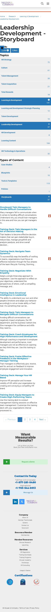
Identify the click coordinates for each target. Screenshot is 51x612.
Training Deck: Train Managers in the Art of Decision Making (18, 230)
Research (12, 16)
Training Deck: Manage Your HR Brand (16, 376)
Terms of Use (24, 608)
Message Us (28, 492)
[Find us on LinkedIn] (15, 501)
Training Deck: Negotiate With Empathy (15, 272)
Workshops (25, 563)
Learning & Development (29, 16)
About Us (25, 517)
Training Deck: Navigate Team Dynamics (15, 252)
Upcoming (25, 545)
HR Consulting (25, 565)
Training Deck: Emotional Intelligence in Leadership (13, 294)
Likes (14, 50)
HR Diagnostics (25, 552)
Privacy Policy (34, 608)
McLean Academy (25, 560)
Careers (25, 523)
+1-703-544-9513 (25, 488)
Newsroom (25, 528)
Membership (25, 535)
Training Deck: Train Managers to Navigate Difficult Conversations (16, 313)
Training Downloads (25, 555)
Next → (42, 419)
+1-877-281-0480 (25, 482)
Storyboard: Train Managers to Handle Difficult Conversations (15, 208)
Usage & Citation (25, 570)
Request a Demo (28, 462)
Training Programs (25, 557)
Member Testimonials (25, 520)
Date (4, 50)
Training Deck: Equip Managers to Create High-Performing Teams (17, 396)
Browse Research (25, 542)
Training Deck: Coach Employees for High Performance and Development (18, 335)
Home (2, 16)
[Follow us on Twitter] (21, 501)
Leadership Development (9, 19)
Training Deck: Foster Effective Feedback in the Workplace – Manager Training (15, 358)
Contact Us (25, 525)
